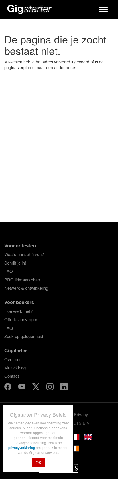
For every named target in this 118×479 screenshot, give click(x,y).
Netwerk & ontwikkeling (26, 288)
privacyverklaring (22, 447)
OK (38, 462)
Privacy (81, 414)
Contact (11, 376)
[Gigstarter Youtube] (22, 388)
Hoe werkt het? (18, 311)
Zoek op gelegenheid (23, 336)
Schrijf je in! (15, 263)
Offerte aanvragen (21, 319)
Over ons (13, 359)
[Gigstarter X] (36, 388)
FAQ (8, 271)
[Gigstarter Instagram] (50, 388)
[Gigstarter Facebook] (8, 388)
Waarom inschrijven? (24, 254)
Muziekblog (15, 368)
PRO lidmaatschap (22, 280)
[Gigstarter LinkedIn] (64, 388)
